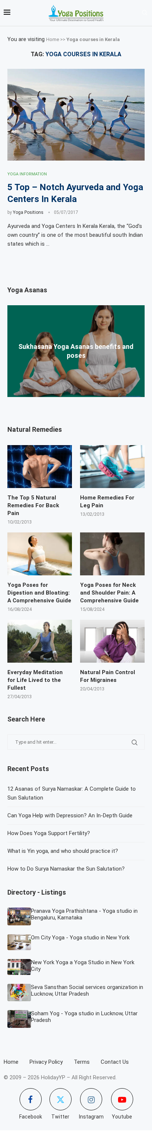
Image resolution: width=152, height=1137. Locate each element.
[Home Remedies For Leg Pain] (112, 466)
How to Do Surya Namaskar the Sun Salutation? (66, 868)
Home (52, 39)
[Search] (144, 13)
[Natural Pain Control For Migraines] (112, 641)
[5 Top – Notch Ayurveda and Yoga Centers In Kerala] (76, 115)
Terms (82, 1062)
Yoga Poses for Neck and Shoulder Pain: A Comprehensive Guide (109, 593)
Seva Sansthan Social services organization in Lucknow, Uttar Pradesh (87, 990)
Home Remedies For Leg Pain (107, 501)
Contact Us (115, 1062)
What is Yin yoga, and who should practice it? (62, 851)
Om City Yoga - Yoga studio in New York (80, 937)
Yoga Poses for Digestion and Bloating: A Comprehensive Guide (39, 593)
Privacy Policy (46, 1062)
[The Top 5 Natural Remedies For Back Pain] (39, 466)
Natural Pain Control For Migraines (107, 676)
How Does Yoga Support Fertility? (48, 833)
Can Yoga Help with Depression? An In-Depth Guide (69, 815)
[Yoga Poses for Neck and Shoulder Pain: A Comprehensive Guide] (112, 554)
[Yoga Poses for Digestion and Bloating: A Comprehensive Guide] (39, 554)
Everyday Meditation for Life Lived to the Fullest (35, 680)
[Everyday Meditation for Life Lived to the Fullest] (39, 641)
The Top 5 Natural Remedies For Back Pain (33, 505)
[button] (76, 400)
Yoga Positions (28, 212)
